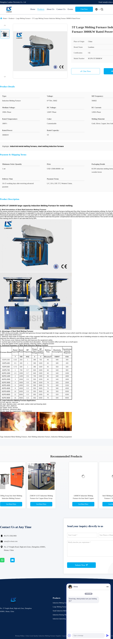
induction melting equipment (61, 437)
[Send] (107, 635)
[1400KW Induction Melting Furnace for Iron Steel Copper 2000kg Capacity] (21, 476)
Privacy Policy (19, 636)
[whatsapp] (5, 562)
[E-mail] (15, 562)
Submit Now (80, 565)
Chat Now (84, 9)
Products (40, 9)
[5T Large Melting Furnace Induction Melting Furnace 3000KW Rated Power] (40, 51)
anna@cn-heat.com (10, 541)
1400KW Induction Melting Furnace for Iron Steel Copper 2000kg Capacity (21, 498)
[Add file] (69, 635)
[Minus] (107, 586)
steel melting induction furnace (39, 437)
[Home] (9, 9)
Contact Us (60, 9)
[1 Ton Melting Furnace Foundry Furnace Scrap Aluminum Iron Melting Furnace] (81, 476)
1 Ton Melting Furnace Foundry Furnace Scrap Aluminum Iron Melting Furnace (81, 498)
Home (32, 9)
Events (70, 9)
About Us (50, 9)
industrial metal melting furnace (15, 437)
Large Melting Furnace (23, 18)
